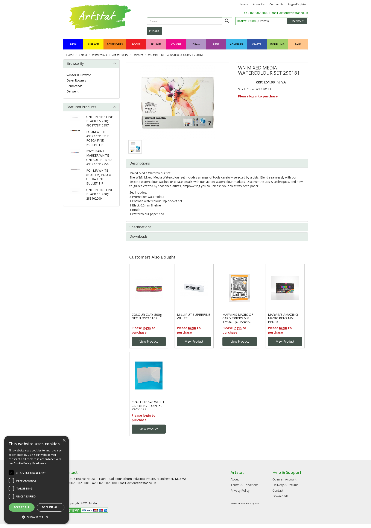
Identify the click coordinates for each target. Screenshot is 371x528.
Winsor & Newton (79, 75)
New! (73, 44)
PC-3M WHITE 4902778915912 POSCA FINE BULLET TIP (97, 138)
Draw (196, 44)
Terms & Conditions (244, 485)
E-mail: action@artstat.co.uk (288, 13)
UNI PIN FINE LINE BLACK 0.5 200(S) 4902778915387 (99, 121)
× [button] (63, 440)
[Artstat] (99, 17)
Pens (216, 44)
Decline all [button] (50, 507)
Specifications (140, 227)
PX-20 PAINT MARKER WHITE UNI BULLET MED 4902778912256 (99, 157)
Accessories (115, 44)
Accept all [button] (22, 507)
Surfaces (93, 44)
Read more (39, 463)
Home (244, 4)
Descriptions (139, 163)
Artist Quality (120, 55)
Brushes (156, 44)
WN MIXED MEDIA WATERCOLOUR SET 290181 (175, 55)
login (253, 96)
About (235, 479)
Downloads (138, 236)
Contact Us (276, 4)
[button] (36, 516)
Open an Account (284, 479)
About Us (259, 4)
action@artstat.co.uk (141, 483)
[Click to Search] (227, 21)
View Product (149, 341)
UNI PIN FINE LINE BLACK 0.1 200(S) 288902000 (99, 194)
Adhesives (236, 44)
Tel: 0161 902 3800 (255, 13)
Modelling (277, 44)
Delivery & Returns (285, 485)
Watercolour (99, 55)
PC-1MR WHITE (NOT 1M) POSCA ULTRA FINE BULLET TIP (98, 176)
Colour (176, 44)
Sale (298, 44)
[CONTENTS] (135, 147)
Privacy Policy (240, 490)
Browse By (75, 63)
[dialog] (36, 480)
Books (136, 44)
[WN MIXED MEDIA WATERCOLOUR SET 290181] (177, 102)
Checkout (297, 21)
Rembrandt (74, 86)
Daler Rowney (76, 80)
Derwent (138, 55)
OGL (257, 503)
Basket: (253, 21)
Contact (277, 490)
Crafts (256, 44)
